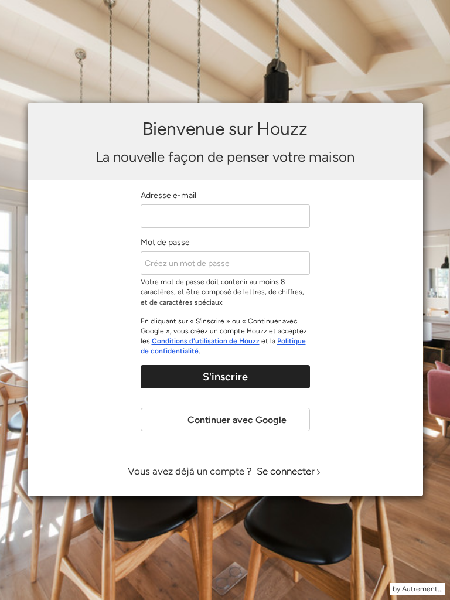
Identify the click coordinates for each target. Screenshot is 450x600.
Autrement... (422, 589)
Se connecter (286, 471)
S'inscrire (225, 376)
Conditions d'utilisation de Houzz (206, 341)
